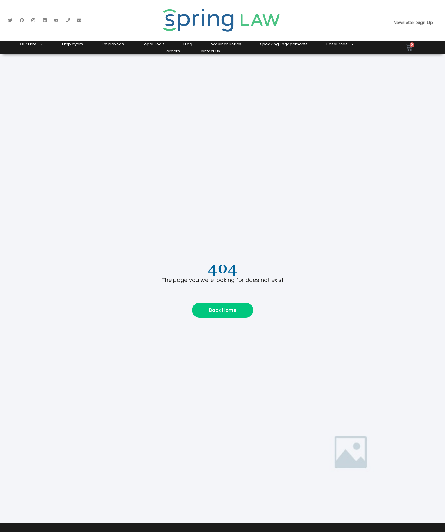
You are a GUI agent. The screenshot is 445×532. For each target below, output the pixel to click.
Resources (337, 44)
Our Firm (28, 44)
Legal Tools (154, 44)
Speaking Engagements (284, 44)
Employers (72, 44)
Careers (171, 51)
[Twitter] (10, 20)
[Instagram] (33, 20)
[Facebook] (22, 20)
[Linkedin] (45, 20)
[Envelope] (79, 20)
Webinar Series (226, 44)
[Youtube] (56, 20)
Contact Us (209, 51)
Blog (187, 44)
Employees (113, 44)
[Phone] (68, 20)
